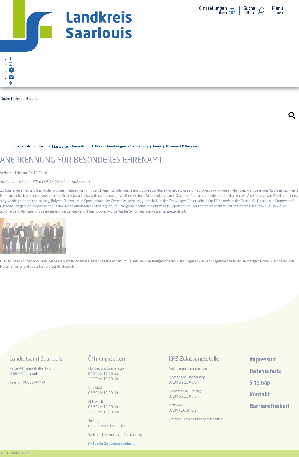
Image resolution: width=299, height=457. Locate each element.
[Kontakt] (11, 78)
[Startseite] (66, 50)
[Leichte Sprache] (10, 84)
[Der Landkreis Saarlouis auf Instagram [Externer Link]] (10, 64)
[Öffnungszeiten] (11, 71)
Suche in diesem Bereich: (19, 99)
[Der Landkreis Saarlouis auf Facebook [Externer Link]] (10, 59)
